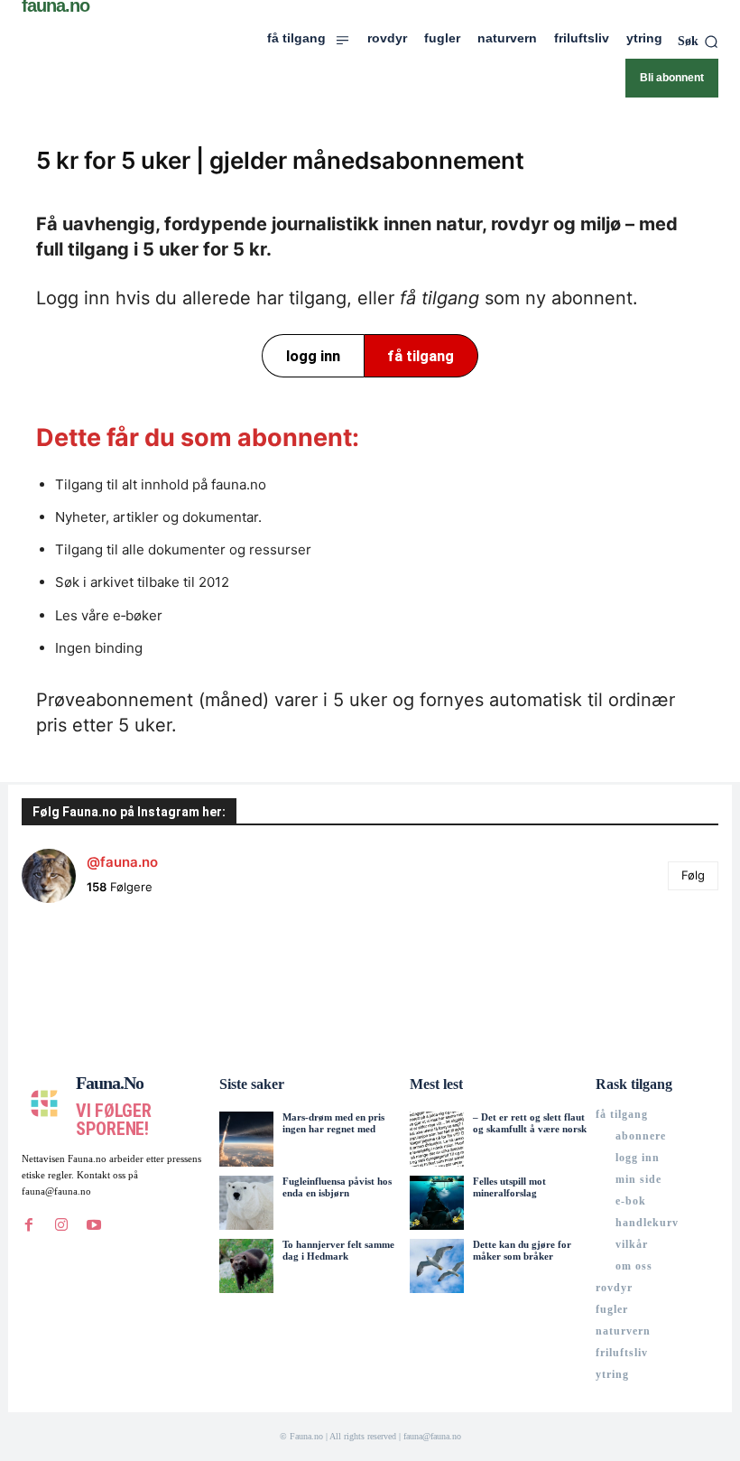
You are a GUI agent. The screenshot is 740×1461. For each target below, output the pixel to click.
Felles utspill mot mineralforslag (509, 1187)
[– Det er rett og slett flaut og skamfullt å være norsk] (437, 1139)
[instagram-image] (80, 975)
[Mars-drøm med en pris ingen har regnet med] (246, 1139)
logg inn (313, 356)
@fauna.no (122, 861)
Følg (693, 875)
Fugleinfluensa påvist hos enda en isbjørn (337, 1187)
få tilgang (420, 356)
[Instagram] (61, 1224)
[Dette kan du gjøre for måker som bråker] (437, 1266)
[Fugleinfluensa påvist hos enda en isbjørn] (246, 1203)
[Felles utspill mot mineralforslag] (437, 1203)
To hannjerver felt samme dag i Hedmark (338, 1250)
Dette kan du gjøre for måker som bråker (522, 1250)
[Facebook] (29, 1224)
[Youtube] (94, 1224)
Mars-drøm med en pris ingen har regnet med (333, 1123)
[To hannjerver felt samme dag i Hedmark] (246, 1266)
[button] (698, 41)
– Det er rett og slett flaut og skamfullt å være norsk (530, 1123)
